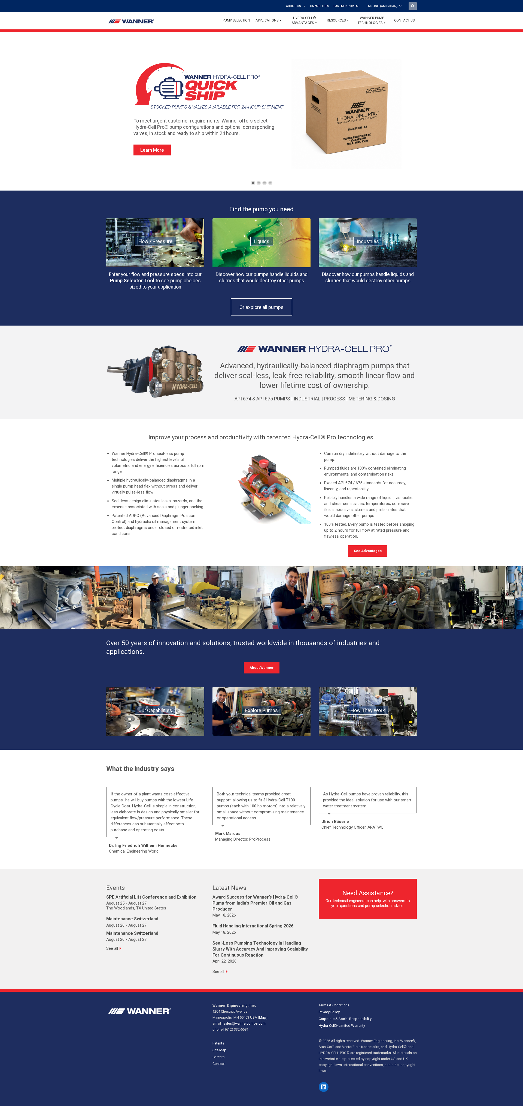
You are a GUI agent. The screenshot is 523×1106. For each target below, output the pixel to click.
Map (262, 1017)
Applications (267, 20)
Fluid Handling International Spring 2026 (252, 926)
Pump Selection (236, 20)
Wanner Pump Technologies (371, 20)
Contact (218, 1064)
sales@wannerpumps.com (244, 1023)
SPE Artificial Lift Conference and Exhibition (151, 897)
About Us (293, 6)
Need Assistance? (367, 893)
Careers (218, 1057)
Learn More (152, 150)
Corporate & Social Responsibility (345, 1019)
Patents (218, 1043)
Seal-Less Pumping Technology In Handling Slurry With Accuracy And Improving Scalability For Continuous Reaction (260, 949)
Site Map (219, 1050)
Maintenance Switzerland (132, 918)
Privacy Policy (329, 1012)
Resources (336, 20)
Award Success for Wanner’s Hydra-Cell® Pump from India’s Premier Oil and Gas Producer (255, 903)
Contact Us (404, 20)
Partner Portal (346, 6)
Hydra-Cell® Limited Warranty (342, 1026)
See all (112, 948)
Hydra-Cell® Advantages (303, 20)
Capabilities (319, 6)
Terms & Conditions (334, 1005)
